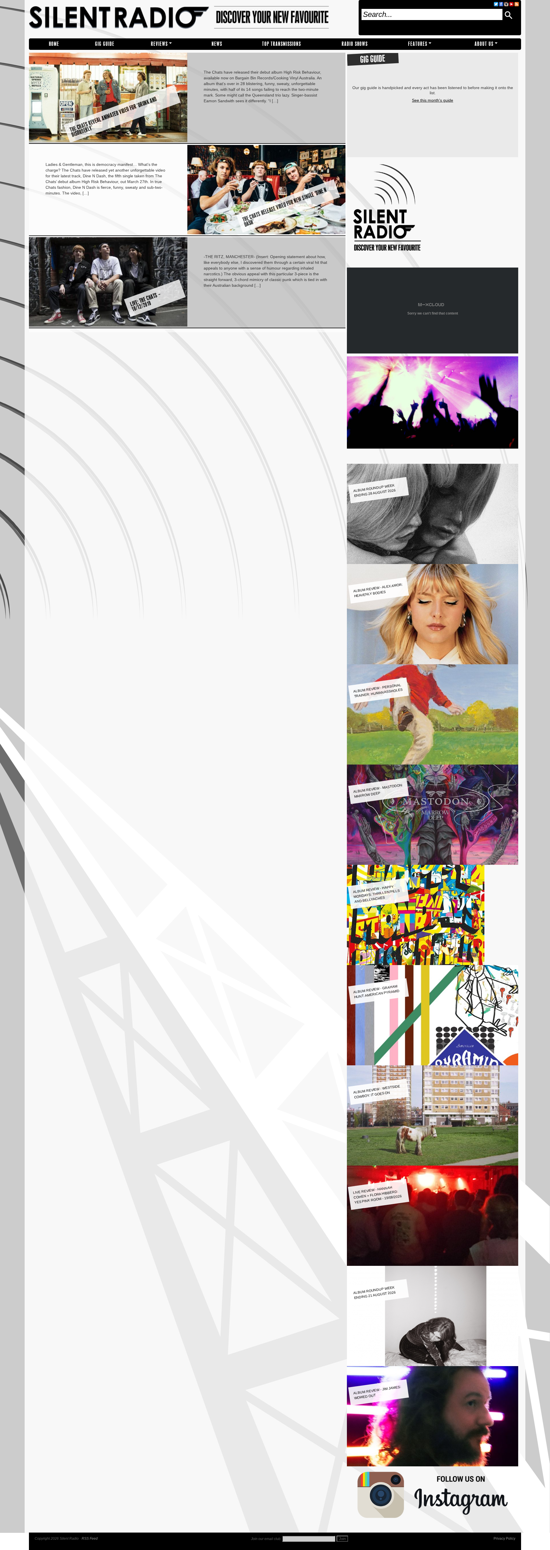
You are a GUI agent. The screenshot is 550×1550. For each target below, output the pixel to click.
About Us (484, 44)
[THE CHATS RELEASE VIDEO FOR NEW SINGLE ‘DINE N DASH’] (266, 233)
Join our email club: (266, 1539)
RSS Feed (90, 1539)
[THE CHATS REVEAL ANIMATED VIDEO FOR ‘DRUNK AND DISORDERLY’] (108, 140)
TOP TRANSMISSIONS (281, 44)
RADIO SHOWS (355, 44)
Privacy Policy (504, 1539)
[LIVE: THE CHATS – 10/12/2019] (108, 325)
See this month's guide (432, 100)
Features (417, 44)
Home (54, 44)
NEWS (217, 44)
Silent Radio (191, 19)
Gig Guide (105, 44)
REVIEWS (159, 44)
